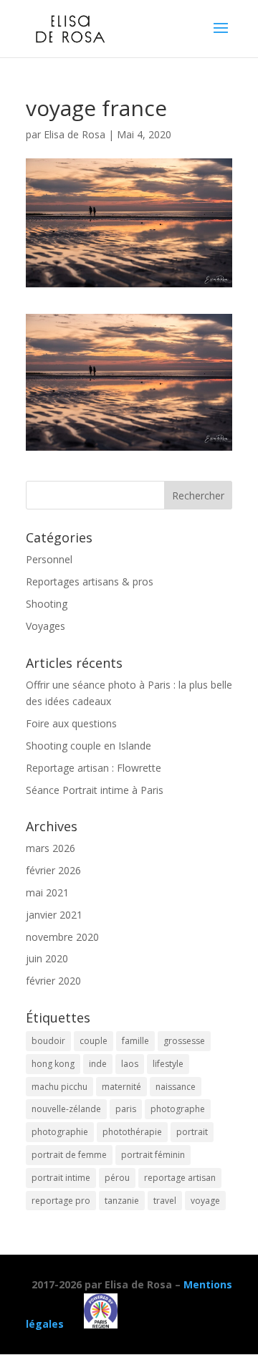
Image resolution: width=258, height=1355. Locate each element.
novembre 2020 (62, 937)
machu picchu (59, 1087)
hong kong (53, 1064)
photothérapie (132, 1132)
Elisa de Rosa (74, 134)
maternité (121, 1087)
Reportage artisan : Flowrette (93, 768)
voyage (205, 1200)
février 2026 (53, 870)
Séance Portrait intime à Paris (94, 790)
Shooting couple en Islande (88, 745)
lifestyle (168, 1064)
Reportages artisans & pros (89, 581)
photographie (60, 1132)
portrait (192, 1132)
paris (125, 1109)
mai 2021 (47, 892)
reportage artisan (180, 1178)
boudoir (48, 1041)
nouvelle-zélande (66, 1109)
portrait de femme (69, 1155)
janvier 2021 (54, 914)
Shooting (46, 604)
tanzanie (122, 1200)
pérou (117, 1178)
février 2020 (53, 980)
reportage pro (61, 1200)
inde (98, 1064)
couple (94, 1041)
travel (164, 1200)
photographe (177, 1109)
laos (129, 1064)
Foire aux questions (71, 723)
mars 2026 (50, 848)
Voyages (45, 626)
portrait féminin (153, 1155)
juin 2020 (47, 958)
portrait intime (61, 1178)
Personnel (49, 559)
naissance (176, 1087)
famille (135, 1041)
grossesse (184, 1041)
